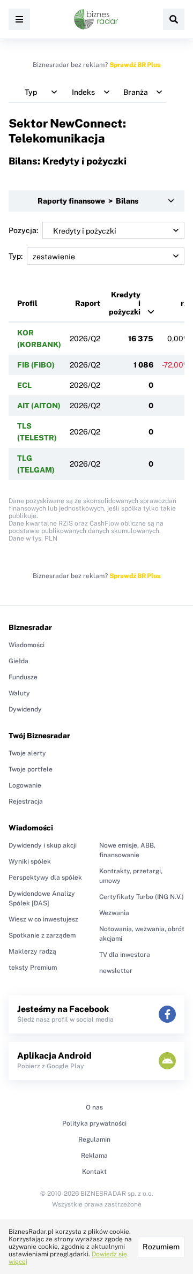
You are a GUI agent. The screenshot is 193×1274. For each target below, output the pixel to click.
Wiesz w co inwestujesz (43, 919)
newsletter (115, 971)
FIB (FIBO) (36, 365)
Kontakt (94, 1171)
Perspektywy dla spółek (45, 877)
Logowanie (25, 785)
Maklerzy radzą (32, 951)
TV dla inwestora (124, 954)
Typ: (16, 256)
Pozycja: (23, 230)
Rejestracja (26, 801)
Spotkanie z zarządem (42, 935)
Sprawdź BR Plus (134, 65)
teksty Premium (33, 967)
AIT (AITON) (39, 405)
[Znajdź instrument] (173, 19)
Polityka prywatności (94, 1123)
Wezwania (114, 913)
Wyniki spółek (30, 861)
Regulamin (94, 1139)
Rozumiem (161, 1246)
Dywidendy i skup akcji (43, 845)
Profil (27, 303)
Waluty (19, 693)
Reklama (94, 1155)
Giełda (18, 661)
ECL (24, 385)
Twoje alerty (27, 753)
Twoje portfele (31, 769)
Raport (87, 303)
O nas (94, 1107)
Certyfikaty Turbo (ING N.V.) (141, 897)
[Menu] (19, 19)
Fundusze (23, 677)
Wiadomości (26, 645)
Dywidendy (25, 709)
